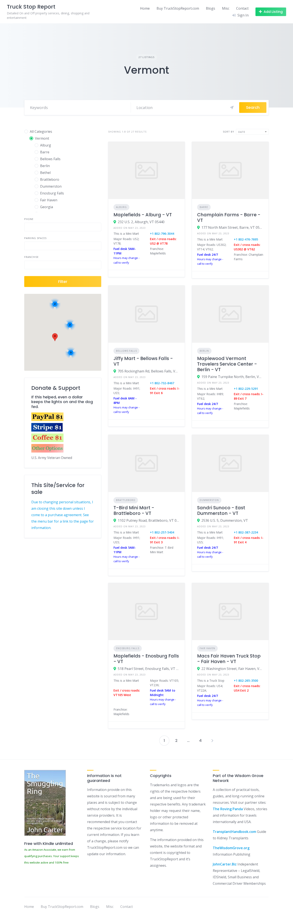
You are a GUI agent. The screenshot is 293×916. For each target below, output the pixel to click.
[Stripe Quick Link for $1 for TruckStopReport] (47, 430)
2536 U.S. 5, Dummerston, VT (224, 520)
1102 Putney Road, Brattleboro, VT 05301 (149, 520)
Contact (242, 8)
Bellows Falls (126, 350)
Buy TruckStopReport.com (178, 8)
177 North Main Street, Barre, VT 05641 (232, 227)
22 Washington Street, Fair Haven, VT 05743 (232, 668)
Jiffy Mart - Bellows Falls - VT (143, 361)
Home (145, 8)
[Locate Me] (232, 107)
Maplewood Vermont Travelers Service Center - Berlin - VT (227, 364)
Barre (204, 207)
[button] (55, 337)
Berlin (204, 350)
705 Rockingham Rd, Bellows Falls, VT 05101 (149, 371)
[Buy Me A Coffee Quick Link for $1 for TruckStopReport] (47, 440)
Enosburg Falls (127, 648)
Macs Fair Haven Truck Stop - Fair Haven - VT (229, 659)
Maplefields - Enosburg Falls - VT (146, 659)
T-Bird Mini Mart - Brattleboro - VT (133, 510)
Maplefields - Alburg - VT (142, 215)
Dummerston (209, 500)
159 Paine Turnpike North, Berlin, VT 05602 (232, 376)
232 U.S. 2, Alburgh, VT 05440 (141, 222)
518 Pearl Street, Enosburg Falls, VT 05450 (149, 668)
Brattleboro (125, 500)
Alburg (121, 207)
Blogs (210, 8)
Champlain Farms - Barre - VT (228, 217)
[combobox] (252, 132)
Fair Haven (207, 648)
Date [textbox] (241, 131)
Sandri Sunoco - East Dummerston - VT (221, 510)
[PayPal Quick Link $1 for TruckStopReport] (47, 419)
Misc (225, 8)
